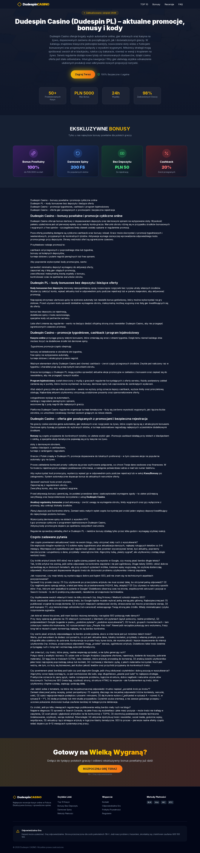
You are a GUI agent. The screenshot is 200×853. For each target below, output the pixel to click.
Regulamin (106, 813)
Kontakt (105, 802)
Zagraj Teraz (83, 74)
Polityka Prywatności (111, 809)
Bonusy (156, 4)
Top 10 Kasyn (64, 802)
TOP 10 (144, 4)
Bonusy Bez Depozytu (68, 806)
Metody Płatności (65, 813)
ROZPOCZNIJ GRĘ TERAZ (100, 768)
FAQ (180, 4)
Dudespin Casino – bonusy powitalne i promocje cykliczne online (63, 200)
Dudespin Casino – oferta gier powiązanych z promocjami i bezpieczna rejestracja (72, 210)
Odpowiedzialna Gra (111, 806)
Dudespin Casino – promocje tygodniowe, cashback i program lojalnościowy (69, 206)
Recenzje (169, 4)
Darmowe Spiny (65, 809)
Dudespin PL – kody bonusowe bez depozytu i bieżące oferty (62, 203)
